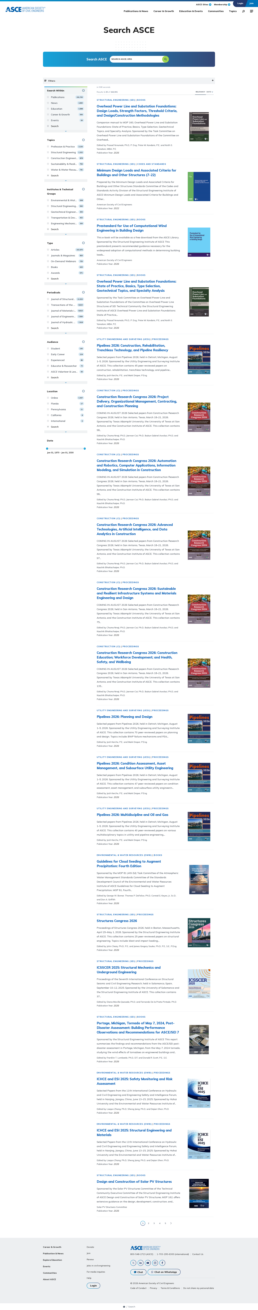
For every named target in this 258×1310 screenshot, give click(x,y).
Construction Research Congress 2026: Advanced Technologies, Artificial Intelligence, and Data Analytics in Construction (135, 529)
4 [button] (159, 1223)
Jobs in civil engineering (98, 1265)
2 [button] (148, 1223)
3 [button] (154, 1223)
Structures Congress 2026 (117, 921)
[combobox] (139, 59)
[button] (165, 59)
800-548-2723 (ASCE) (141, 1254)
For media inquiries (96, 1271)
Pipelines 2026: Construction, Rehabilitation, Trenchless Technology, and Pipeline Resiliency (132, 347)
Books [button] (141, 100)
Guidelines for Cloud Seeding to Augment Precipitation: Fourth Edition (129, 863)
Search (131, 1306)
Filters (51, 80)
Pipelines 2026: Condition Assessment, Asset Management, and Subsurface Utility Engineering (135, 765)
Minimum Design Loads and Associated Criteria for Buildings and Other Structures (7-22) (136, 172)
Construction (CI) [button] (108, 390)
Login (93, 1285)
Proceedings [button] (160, 339)
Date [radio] (209, 92)
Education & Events (191, 11)
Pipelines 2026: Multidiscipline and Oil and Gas (132, 815)
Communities (216, 11)
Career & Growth (163, 11)
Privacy (153, 1288)
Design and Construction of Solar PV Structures (134, 1182)
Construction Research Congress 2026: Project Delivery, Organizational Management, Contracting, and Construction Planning (137, 401)
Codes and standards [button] (151, 164)
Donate (90, 1247)
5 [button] (165, 1223)
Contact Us (197, 1254)
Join (88, 1253)
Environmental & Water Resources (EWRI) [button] (124, 855)
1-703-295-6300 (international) (173, 1254)
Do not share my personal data (198, 1288)
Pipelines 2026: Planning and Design (124, 717)
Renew (90, 1259)
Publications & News (136, 11)
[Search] (243, 11)
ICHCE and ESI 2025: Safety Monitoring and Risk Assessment (134, 1081)
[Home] (124, 1307)
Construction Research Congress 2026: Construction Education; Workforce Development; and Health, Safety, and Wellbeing (137, 657)
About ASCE (49, 1279)
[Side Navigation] (251, 11)
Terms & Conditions (170, 1288)
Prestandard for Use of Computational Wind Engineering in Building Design (132, 228)
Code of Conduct (138, 1288)
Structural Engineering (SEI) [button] (116, 100)
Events (46, 1266)
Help (89, 1278)
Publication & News (53, 1253)
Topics (233, 11)
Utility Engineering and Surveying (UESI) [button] (123, 339)
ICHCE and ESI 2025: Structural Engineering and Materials (134, 1132)
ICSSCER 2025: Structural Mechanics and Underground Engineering (129, 969)
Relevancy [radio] (200, 92)
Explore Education (52, 1260)
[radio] (212, 91)
